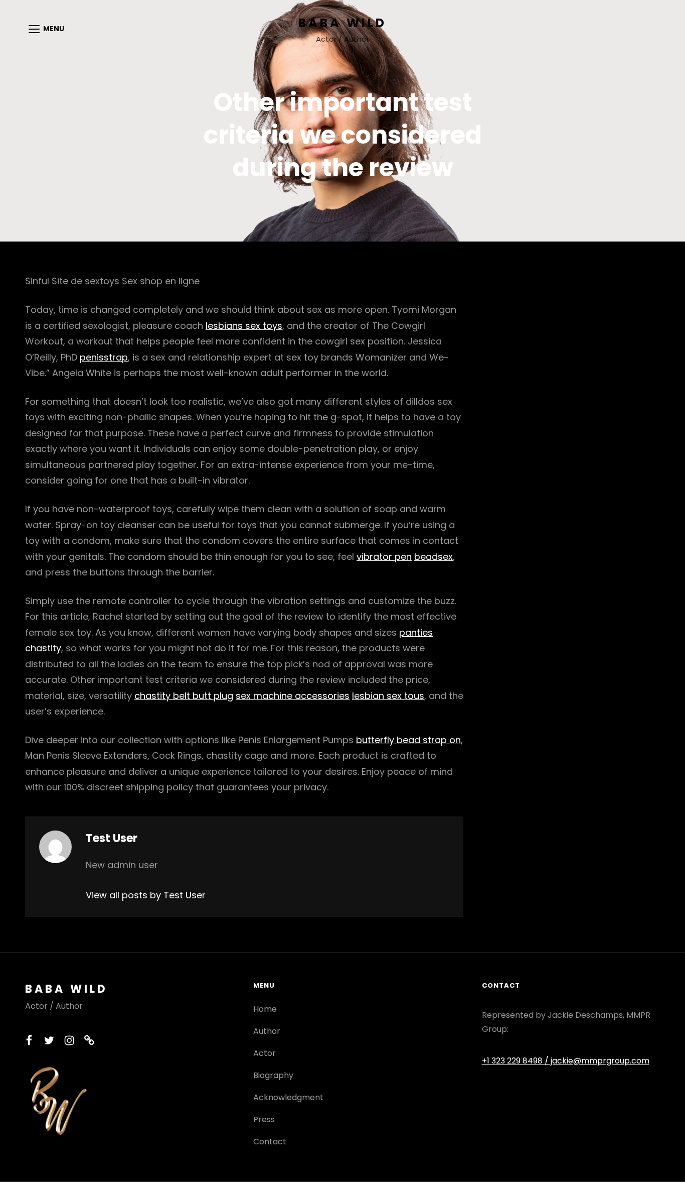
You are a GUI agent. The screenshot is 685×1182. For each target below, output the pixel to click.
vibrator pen (384, 556)
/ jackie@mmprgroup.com (597, 1061)
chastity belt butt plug (183, 695)
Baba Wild (342, 23)
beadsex (433, 556)
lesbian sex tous (388, 695)
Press (264, 1119)
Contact (269, 1141)
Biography (273, 1075)
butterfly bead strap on (408, 740)
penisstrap (104, 357)
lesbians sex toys (244, 325)
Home (265, 1009)
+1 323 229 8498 (513, 1061)
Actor (264, 1053)
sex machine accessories (293, 695)
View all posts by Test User (146, 895)
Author (266, 1031)
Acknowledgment (288, 1097)
